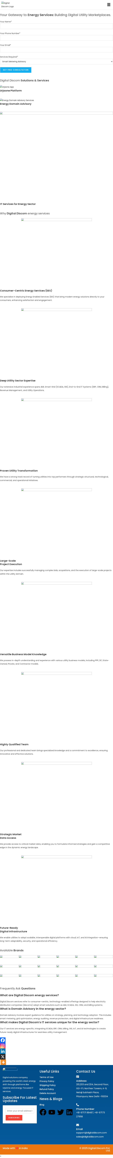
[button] (109, 5)
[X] (3, 1056)
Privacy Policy (47, 1081)
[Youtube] (51, 1112)
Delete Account (48, 1093)
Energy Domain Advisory (15, 104)
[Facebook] (3, 1040)
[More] (3, 1062)
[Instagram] (3, 1045)
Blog (42, 1104)
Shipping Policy (48, 1085)
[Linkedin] (3, 1051)
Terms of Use (46, 1077)
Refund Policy (47, 1089)
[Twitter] (60, 1112)
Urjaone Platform (11, 90)
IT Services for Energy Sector (18, 204)
